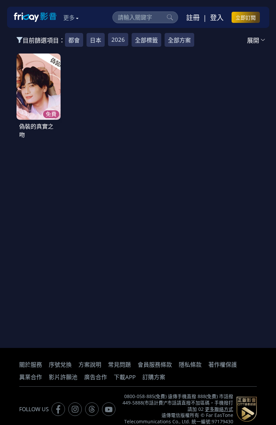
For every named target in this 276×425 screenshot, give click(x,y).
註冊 (193, 17)
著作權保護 (222, 364)
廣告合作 (95, 377)
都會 (74, 40)
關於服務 (30, 364)
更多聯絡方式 (219, 409)
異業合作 (30, 377)
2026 (118, 39)
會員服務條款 (155, 364)
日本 (95, 40)
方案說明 (89, 364)
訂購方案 (153, 377)
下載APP (125, 377)
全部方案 (179, 40)
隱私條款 (190, 364)
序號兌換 (60, 364)
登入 (216, 17)
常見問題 (119, 364)
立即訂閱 (246, 17)
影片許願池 (63, 377)
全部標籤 (146, 40)
